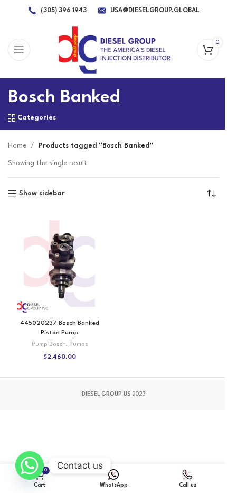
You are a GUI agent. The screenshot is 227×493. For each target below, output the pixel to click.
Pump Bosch (49, 345)
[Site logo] (114, 49)
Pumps (78, 345)
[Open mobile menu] (19, 49)
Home (17, 145)
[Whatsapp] (29, 465)
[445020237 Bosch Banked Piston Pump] (59, 263)
